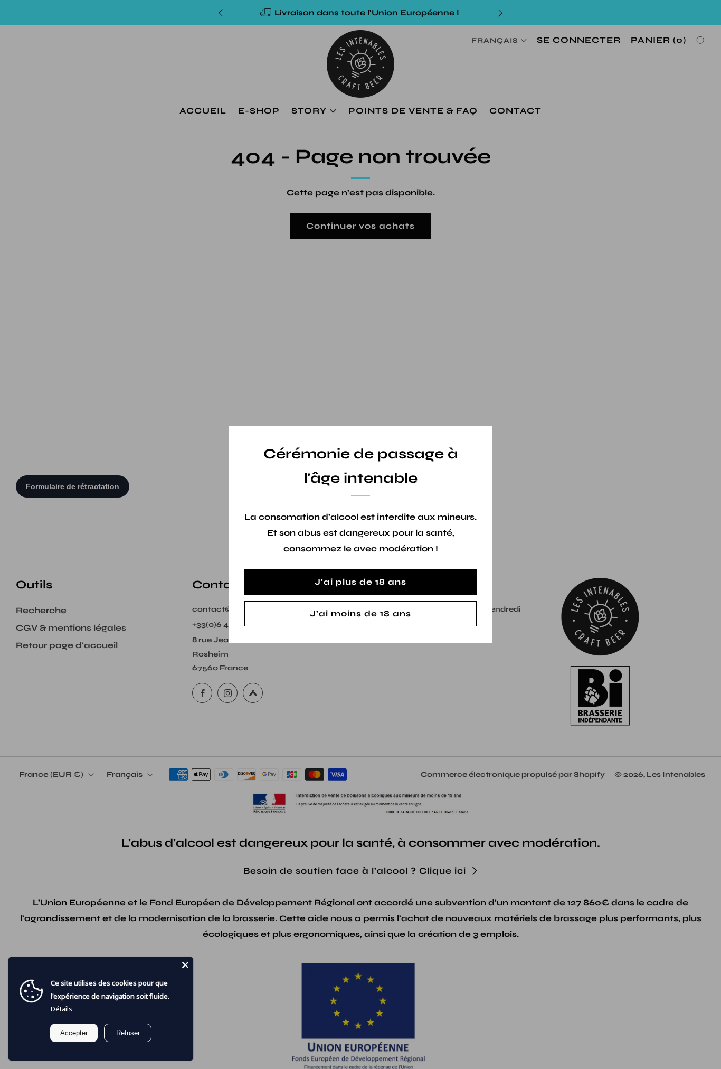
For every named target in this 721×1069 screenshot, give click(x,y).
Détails (61, 1009)
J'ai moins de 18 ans (360, 613)
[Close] (185, 965)
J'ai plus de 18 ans (360, 582)
